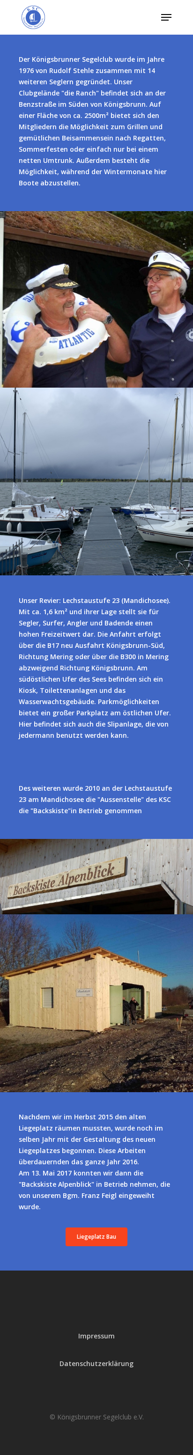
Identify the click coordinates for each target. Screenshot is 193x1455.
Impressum (96, 1335)
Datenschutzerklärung (96, 1363)
